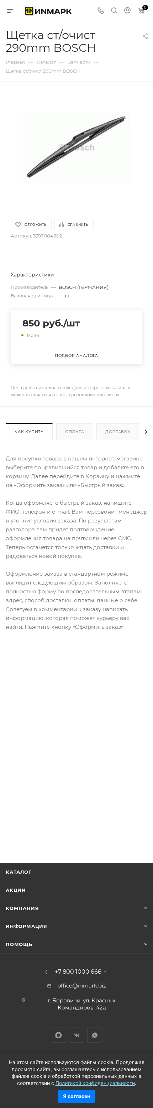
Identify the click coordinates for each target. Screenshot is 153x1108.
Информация (26, 926)
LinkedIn (58, 1035)
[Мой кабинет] (127, 11)
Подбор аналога (76, 355)
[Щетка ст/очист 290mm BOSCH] (76, 146)
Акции (16, 890)
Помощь (19, 944)
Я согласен (76, 1096)
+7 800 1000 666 (78, 972)
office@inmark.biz (82, 985)
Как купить (29, 431)
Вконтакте (76, 1035)
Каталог (19, 872)
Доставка (117, 431)
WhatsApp (94, 1035)
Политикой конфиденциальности (95, 1083)
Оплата (74, 431)
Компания (22, 908)
